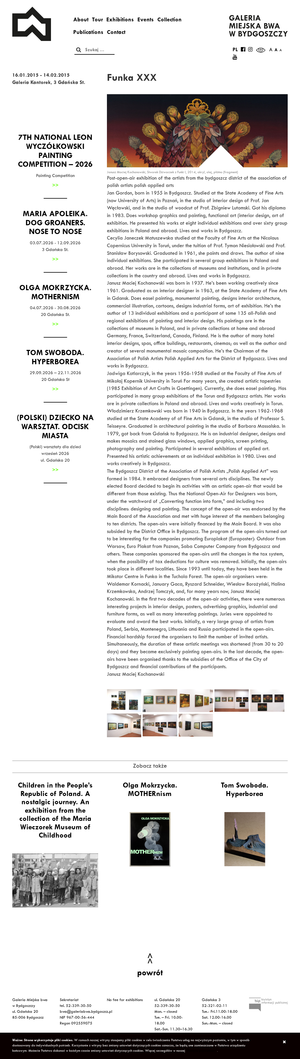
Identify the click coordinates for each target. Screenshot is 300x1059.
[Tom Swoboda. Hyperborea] (245, 839)
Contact (116, 33)
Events (145, 20)
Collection (169, 20)
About (80, 20)
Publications (88, 33)
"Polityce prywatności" (201, 1051)
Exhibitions (120, 20)
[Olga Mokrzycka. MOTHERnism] (150, 839)
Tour (97, 20)
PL (235, 50)
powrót (150, 973)
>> (55, 185)
